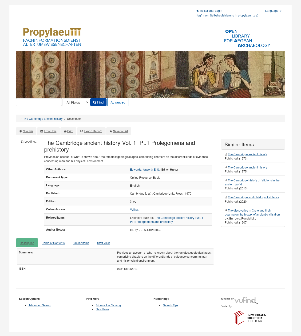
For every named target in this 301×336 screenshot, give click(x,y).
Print (70, 131)
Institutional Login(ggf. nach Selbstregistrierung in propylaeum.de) (227, 12)
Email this (50, 131)
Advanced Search (39, 305)
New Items (102, 309)
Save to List (120, 131)
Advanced (118, 102)
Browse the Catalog (108, 305)
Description (27, 243)
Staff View (103, 243)
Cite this (28, 131)
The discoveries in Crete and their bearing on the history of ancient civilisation (252, 212)
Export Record (93, 131)
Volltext (134, 209)
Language (272, 10)
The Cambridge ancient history (43, 118)
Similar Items (81, 243)
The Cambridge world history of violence (253, 197)
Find (100, 102)
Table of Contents (53, 243)
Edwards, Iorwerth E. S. (145, 169)
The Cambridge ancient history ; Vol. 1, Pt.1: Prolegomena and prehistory (167, 220)
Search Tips (170, 305)
